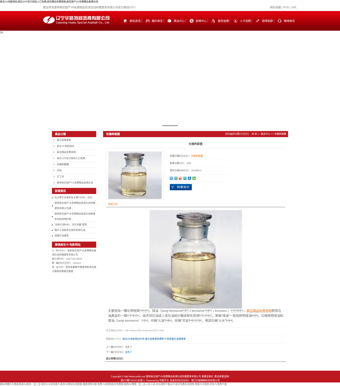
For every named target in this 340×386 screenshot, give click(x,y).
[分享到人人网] (189, 178)
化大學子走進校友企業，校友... (74, 197)
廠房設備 (223, 20)
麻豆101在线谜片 (50, 384)
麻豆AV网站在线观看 (71, 384)
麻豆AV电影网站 (65, 146)
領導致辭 (267, 20)
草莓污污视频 (202, 384)
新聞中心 (201, 20)
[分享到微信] (194, 178)
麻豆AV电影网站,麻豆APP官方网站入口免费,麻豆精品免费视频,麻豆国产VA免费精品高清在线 (49, 1)
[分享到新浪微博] (180, 178)
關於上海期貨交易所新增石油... (71, 230)
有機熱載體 (63, 164)
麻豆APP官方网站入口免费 (71, 158)
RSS (286, 7)
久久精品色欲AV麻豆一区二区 (25, 384)
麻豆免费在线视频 (184, 384)
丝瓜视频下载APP (165, 384)
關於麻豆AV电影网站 (157, 25)
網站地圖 (275, 7)
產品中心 (179, 20)
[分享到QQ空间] (176, 178)
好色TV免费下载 (218, 384)
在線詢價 (181, 187)
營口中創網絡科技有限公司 (205, 380)
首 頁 (254, 134)
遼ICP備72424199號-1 (133, 380)
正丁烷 (60, 176)
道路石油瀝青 (62, 235)
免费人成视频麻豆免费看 (110, 384)
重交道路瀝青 (64, 140)
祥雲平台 (164, 380)
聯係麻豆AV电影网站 (290, 25)
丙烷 (59, 170)
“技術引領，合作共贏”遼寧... (72, 224)
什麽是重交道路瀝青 (175, 339)
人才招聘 (245, 20)
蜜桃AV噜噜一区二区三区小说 (139, 384)
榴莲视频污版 (90, 384)
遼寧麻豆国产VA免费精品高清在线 (75, 182)
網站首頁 (135, 20)
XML (294, 7)
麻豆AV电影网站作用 (133, 339)
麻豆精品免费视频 (66, 152)
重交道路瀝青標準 (154, 339)
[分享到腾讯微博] (185, 178)
